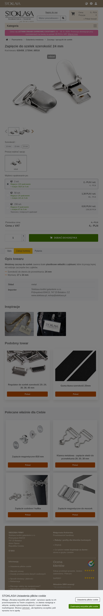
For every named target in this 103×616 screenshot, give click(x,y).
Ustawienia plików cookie (87, 600)
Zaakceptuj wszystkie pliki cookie (84, 606)
